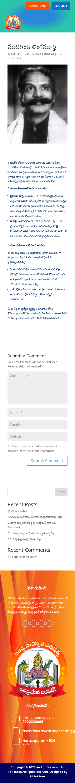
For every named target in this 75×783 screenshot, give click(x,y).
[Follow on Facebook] (25, 623)
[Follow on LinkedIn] (49, 623)
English (60, 6)
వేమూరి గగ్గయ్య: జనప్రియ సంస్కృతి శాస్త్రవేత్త (31, 533)
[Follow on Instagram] (41, 623)
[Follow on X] (33, 623)
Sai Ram (16, 53)
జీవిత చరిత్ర (50, 53)
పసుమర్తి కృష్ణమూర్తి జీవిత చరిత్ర (24, 539)
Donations (37, 6)
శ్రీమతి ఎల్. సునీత (17, 511)
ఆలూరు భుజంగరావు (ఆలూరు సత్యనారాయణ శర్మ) (35, 517)
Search (61, 492)
